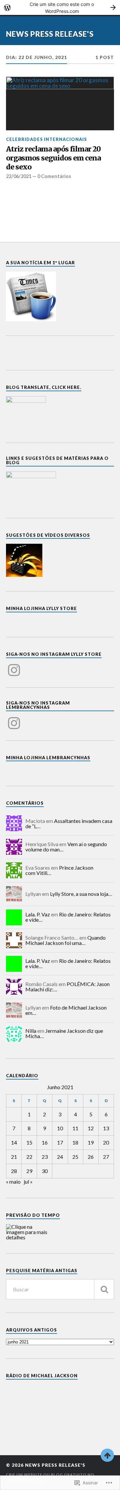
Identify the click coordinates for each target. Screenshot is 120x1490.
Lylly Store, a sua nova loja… (81, 894)
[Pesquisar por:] (60, 1289)
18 (75, 1142)
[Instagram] (14, 666)
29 (29, 1171)
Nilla (30, 1030)
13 (106, 1128)
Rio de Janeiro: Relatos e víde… (68, 917)
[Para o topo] (107, 1455)
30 (45, 1171)
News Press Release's (50, 34)
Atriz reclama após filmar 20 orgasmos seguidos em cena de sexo (53, 158)
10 (60, 1128)
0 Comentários (54, 176)
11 (75, 1128)
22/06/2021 (18, 176)
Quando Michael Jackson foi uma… (65, 940)
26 (91, 1156)
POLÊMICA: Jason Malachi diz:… (67, 986)
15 (29, 1142)
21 (14, 1156)
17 (60, 1142)
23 (45, 1156)
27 (106, 1156)
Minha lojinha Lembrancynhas (48, 757)
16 (45, 1142)
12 (91, 1128)
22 (29, 1156)
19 (91, 1142)
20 (106, 1142)
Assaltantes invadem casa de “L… (68, 823)
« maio (13, 1181)
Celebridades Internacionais (46, 139)
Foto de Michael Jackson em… (66, 1010)
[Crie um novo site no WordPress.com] (60, 7)
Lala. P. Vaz (37, 914)
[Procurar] (104, 1289)
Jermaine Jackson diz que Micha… (64, 1033)
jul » (28, 1181)
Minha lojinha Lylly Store (41, 608)
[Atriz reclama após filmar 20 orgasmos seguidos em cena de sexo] (60, 103)
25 (75, 1156)
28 (14, 1171)
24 (60, 1156)
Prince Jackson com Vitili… (59, 870)
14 (14, 1142)
